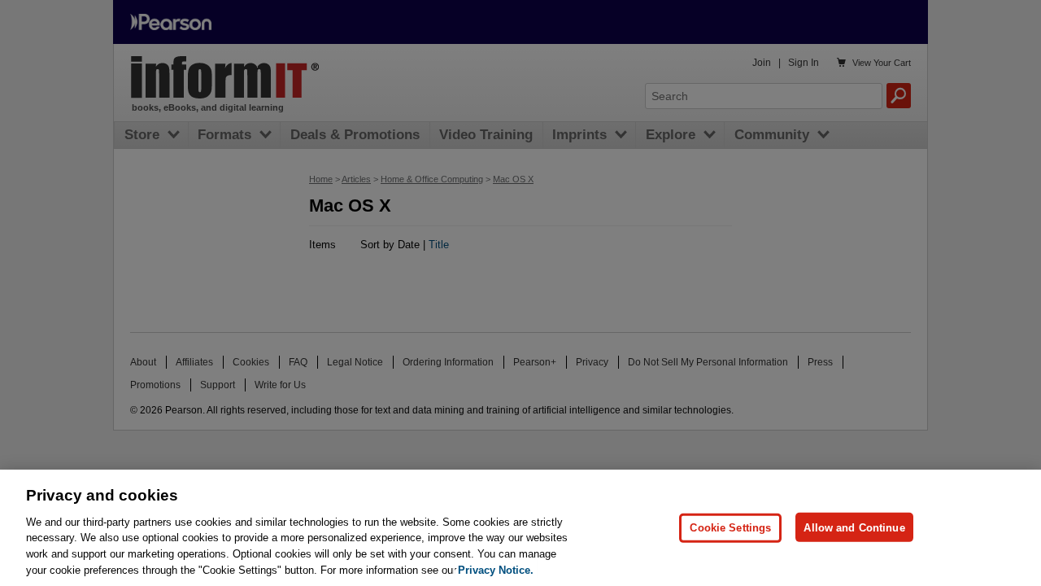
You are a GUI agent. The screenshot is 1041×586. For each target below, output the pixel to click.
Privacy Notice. (496, 569)
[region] (520, 528)
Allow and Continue (854, 527)
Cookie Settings (730, 527)
